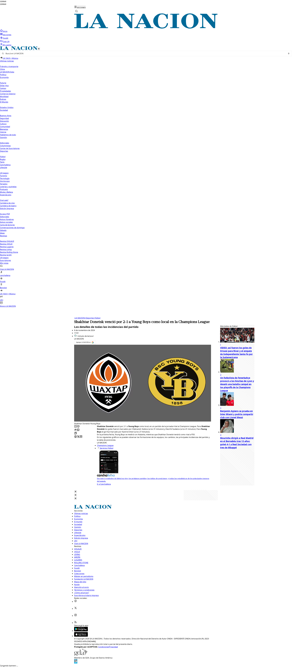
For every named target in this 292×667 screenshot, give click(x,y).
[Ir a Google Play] (81, 630)
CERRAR (3, 1)
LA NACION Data (7, 72)
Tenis (2, 162)
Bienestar (4, 129)
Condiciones (103, 647)
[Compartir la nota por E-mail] (81, 436)
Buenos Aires (5, 115)
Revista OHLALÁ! (7, 241)
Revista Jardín (6, 255)
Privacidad (113, 647)
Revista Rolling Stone (9, 252)
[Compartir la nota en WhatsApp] (78, 429)
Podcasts (4, 189)
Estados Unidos (6, 107)
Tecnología (4, 178)
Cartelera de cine (7, 203)
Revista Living (6, 249)
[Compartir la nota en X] (78, 436)
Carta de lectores (7, 225)
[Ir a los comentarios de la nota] (78, 426)
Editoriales (4, 143)
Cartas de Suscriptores (10, 148)
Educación (4, 121)
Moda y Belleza (6, 192)
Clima (2, 69)
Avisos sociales (6, 222)
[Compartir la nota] (75, 429)
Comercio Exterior (8, 94)
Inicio (5, 31)
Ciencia (3, 132)
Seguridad (4, 118)
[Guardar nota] (75, 426)
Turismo (3, 175)
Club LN (6, 41)
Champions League (105, 445)
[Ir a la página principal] (146, 28)
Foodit (5, 38)
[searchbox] (145, 53)
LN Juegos (4, 173)
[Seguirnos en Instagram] (75, 615)
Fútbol (2, 156)
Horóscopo (5, 181)
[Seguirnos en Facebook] (75, 601)
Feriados (3, 184)
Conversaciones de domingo (12, 227)
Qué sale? (4, 200)
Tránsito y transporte (9, 66)
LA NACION (79, 318)
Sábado (3, 230)
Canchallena (5, 165)
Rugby (2, 159)
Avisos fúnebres (7, 219)
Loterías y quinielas (8, 186)
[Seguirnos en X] (75, 608)
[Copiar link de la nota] (75, 433)
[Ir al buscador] (76, 11)
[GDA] (80, 655)
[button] (146, 176)
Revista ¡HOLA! (6, 244)
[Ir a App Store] (81, 636)
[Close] (75, 491)
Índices (3, 99)
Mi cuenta (7, 45)
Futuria (3, 83)
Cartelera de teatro (8, 206)
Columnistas (5, 145)
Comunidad (5, 126)
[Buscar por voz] (288, 53)
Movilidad (4, 96)
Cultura (3, 124)
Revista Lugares (7, 246)
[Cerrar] (38, 48)
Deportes (89, 318)
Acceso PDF (5, 214)
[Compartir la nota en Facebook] (75, 436)
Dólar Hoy (4, 85)
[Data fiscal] (75, 663)
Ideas (2, 233)
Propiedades (5, 91)
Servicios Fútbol (106, 448)
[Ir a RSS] (75, 622)
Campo (3, 88)
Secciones (7, 34)
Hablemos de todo (8, 134)
